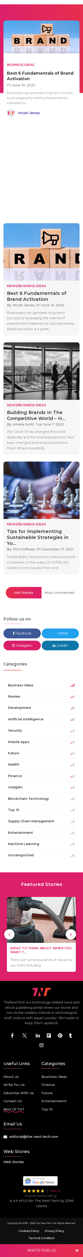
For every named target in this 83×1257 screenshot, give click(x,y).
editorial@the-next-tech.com (33, 1137)
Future (47, 1093)
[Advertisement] (41, 171)
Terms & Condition (41, 1238)
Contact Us (12, 1101)
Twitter (62, 633)
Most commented (59, 593)
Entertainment (54, 1101)
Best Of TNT (13, 1109)
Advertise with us (18, 1093)
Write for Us (14, 1085)
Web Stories (13, 1162)
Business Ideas (54, 1077)
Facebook (23, 633)
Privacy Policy (54, 1231)
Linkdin (62, 645)
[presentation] (9, 934)
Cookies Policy (29, 1231)
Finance (48, 1085)
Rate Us (55, 1190)
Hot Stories (23, 593)
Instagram (23, 645)
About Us (11, 1077)
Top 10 (47, 1109)
